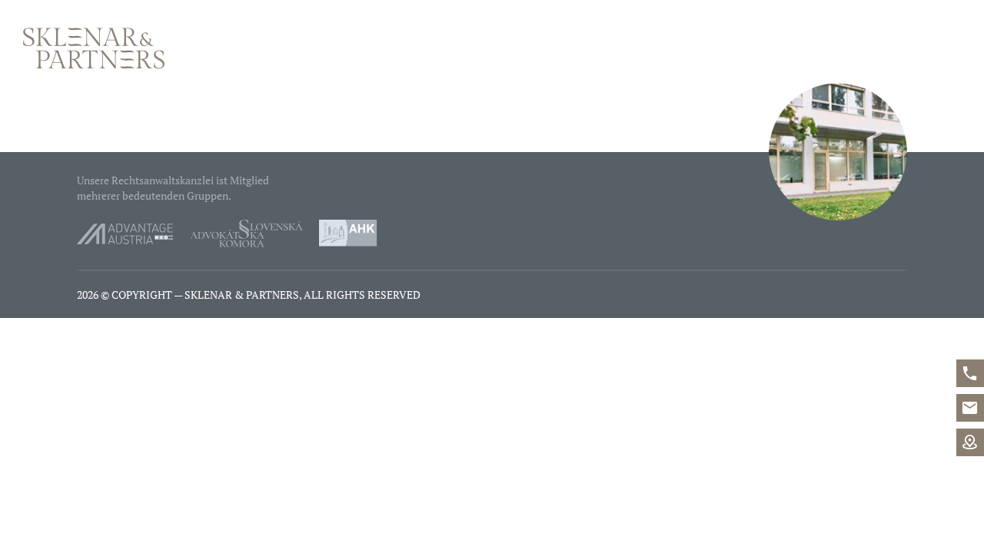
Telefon (838, 48)
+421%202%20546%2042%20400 (970, 373)
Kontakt (932, 48)
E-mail (864, 48)
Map (970, 442)
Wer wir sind (614, 48)
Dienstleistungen (741, 48)
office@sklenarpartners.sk (970, 408)
